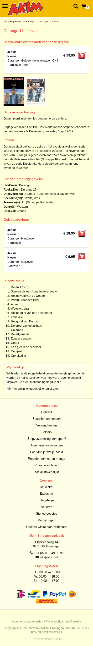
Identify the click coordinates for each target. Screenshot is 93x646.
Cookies (75, 621)
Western (22, 206)
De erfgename (20, 334)
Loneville (17, 317)
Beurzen (46, 507)
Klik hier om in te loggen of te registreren (32, 388)
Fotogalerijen (46, 500)
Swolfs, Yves (32, 198)
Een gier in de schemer (26, 347)
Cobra (15, 343)
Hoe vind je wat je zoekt (46, 452)
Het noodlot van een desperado (31, 313)
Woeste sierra (20, 308)
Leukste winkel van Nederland (46, 527)
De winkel (46, 487)
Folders (46, 432)
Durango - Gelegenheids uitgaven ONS (49, 194)
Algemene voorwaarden (47, 445)
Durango (30, 21)
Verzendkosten (46, 425)
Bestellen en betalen (46, 419)
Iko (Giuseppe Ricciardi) (37, 202)
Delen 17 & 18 (20, 287)
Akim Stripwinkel (12, 21)
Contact (46, 412)
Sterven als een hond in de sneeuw (34, 291)
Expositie (46, 493)
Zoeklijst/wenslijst (46, 472)
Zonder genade (21, 338)
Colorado (17, 330)
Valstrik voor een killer (25, 300)
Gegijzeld (17, 351)
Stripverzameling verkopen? (46, 438)
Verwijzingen (46, 520)
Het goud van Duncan (25, 321)
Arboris (21, 211)
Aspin (57, 639)
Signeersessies (46, 513)
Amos (14, 304)
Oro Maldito (18, 355)
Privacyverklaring (46, 465)
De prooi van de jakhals (26, 325)
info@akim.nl (49, 557)
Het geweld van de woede (28, 295)
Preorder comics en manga (46, 458)
